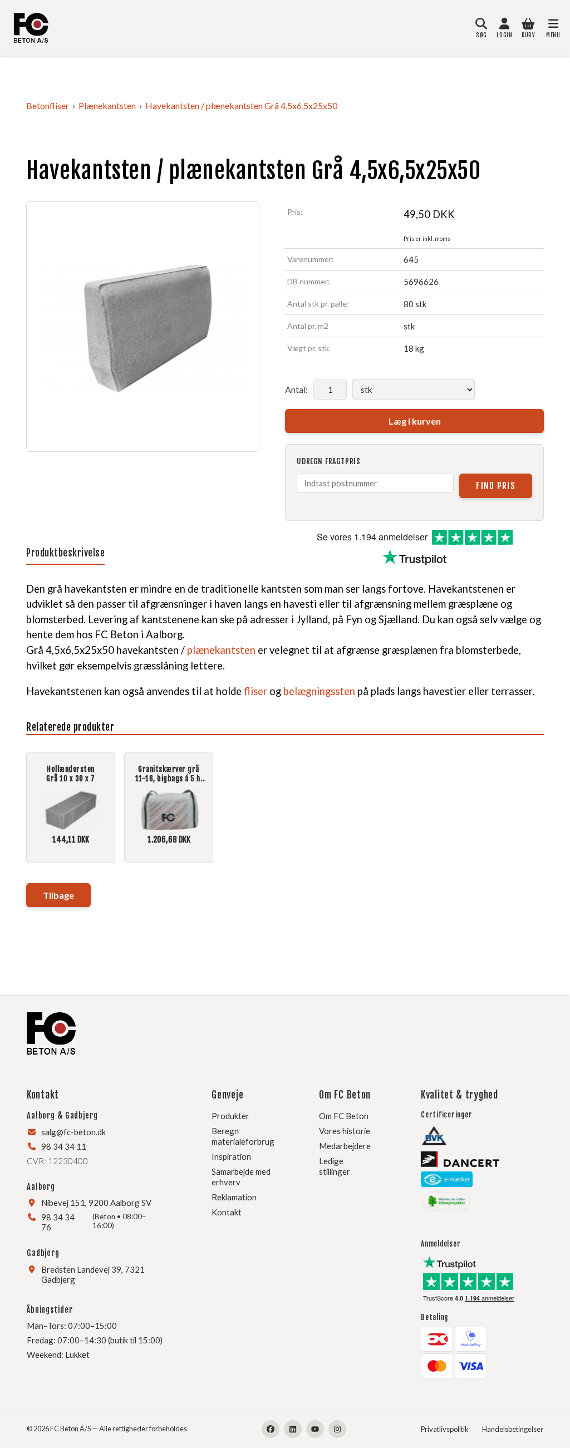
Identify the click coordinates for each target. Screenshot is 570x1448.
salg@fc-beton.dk (73, 1132)
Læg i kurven (415, 421)
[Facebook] (270, 1429)
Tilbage (58, 895)
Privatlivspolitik (445, 1429)
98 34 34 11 (63, 1146)
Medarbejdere (345, 1146)
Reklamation (234, 1197)
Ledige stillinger (334, 1166)
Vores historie (344, 1131)
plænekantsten (221, 650)
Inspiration (231, 1156)
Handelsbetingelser (512, 1429)
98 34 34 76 (58, 1222)
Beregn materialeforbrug (243, 1136)
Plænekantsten (107, 105)
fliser (255, 691)
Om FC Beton (343, 1116)
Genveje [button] (227, 1095)
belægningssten (319, 691)
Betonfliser (47, 105)
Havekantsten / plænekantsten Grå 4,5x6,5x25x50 (241, 105)
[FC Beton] (31, 28)
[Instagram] (337, 1429)
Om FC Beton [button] (345, 1095)
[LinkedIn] (293, 1429)
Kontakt (227, 1212)
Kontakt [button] (43, 1095)
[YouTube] (315, 1429)
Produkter (230, 1116)
